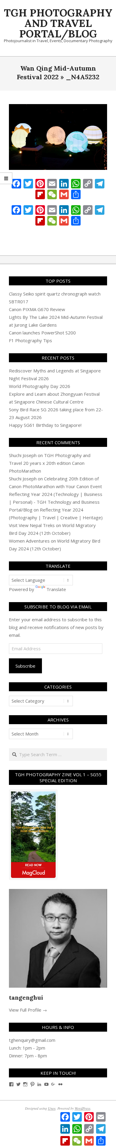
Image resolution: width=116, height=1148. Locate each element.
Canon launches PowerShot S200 (42, 333)
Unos (52, 1108)
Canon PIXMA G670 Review (37, 309)
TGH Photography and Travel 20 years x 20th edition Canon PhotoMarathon (49, 463)
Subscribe (25, 666)
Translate (56, 589)
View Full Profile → (28, 1010)
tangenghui (26, 997)
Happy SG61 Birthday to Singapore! (45, 425)
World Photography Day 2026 (39, 386)
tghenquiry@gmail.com (32, 1040)
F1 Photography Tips (30, 340)
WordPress (82, 1108)
